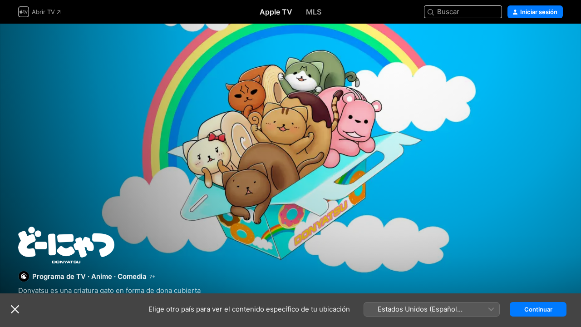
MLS (313, 11)
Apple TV (276, 11)
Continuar (538, 309)
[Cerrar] (15, 309)
